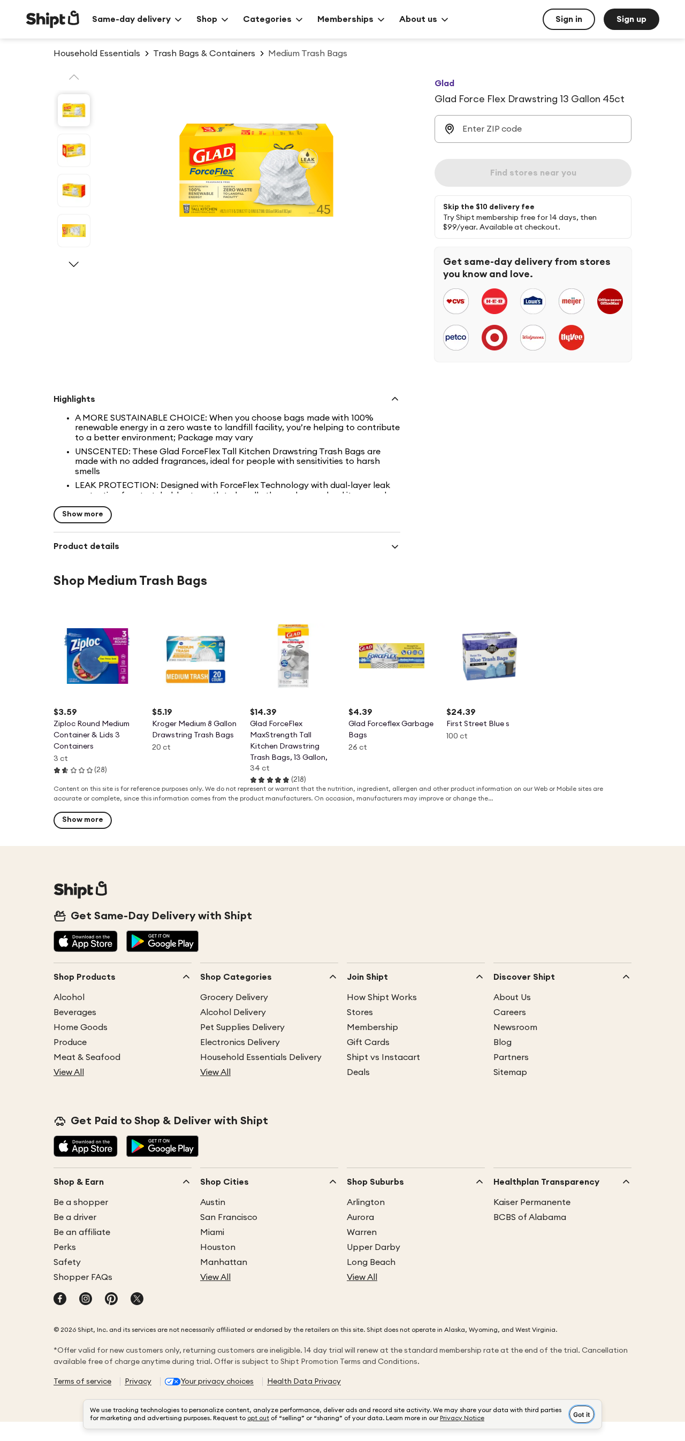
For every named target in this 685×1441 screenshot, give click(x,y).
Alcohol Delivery (233, 1012)
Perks (65, 1247)
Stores (360, 1012)
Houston (217, 1247)
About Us (512, 997)
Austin (212, 1202)
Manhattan (223, 1262)
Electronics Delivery (240, 1042)
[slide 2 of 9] (74, 150)
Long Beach (371, 1262)
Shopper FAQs (83, 1277)
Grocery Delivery (234, 997)
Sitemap (510, 1072)
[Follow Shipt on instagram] (85, 1299)
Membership (372, 1027)
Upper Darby (373, 1247)
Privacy (138, 1381)
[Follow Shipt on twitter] (137, 1299)
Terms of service (82, 1381)
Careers (509, 1012)
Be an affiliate (82, 1232)
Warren (362, 1232)
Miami (212, 1232)
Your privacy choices (217, 1381)
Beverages (75, 1012)
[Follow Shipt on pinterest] (111, 1299)
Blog (502, 1042)
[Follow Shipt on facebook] (60, 1299)
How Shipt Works (382, 997)
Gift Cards (368, 1042)
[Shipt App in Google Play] (162, 942)
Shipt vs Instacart (383, 1057)
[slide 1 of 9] (74, 110)
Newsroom (515, 1027)
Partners (511, 1057)
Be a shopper (81, 1202)
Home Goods (81, 1027)
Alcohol (69, 997)
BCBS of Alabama (529, 1217)
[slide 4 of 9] (74, 231)
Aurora (360, 1217)
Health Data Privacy (304, 1381)
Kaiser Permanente (531, 1202)
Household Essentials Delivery (261, 1057)
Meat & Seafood (87, 1057)
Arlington (366, 1202)
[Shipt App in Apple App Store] (86, 942)
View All (69, 1072)
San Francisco (228, 1217)
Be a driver (75, 1217)
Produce (70, 1042)
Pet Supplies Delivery (242, 1027)
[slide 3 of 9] (74, 190)
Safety (67, 1262)
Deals (358, 1072)
